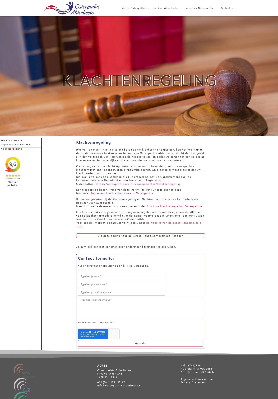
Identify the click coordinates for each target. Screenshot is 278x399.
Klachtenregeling (11, 148)
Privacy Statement (12, 140)
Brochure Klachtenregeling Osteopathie (174, 206)
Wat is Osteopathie (134, 8)
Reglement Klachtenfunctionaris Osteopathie (122, 193)
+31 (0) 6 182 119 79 (111, 382)
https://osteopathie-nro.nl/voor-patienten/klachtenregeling (138, 183)
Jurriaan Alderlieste (165, 8)
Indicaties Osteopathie (199, 8)
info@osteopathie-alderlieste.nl (119, 385)
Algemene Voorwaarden (15, 144)
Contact (225, 8)
